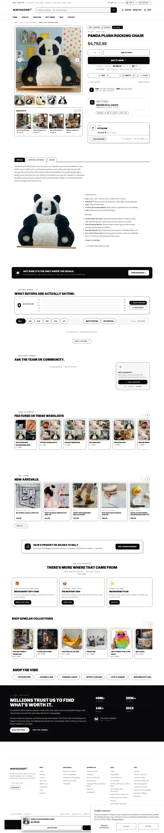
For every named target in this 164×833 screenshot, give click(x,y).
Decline (148, 826)
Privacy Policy (118, 819)
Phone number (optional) (62, 399)
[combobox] (57, 404)
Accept (126, 826)
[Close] (113, 373)
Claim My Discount (82, 427)
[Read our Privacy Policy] (111, 416)
